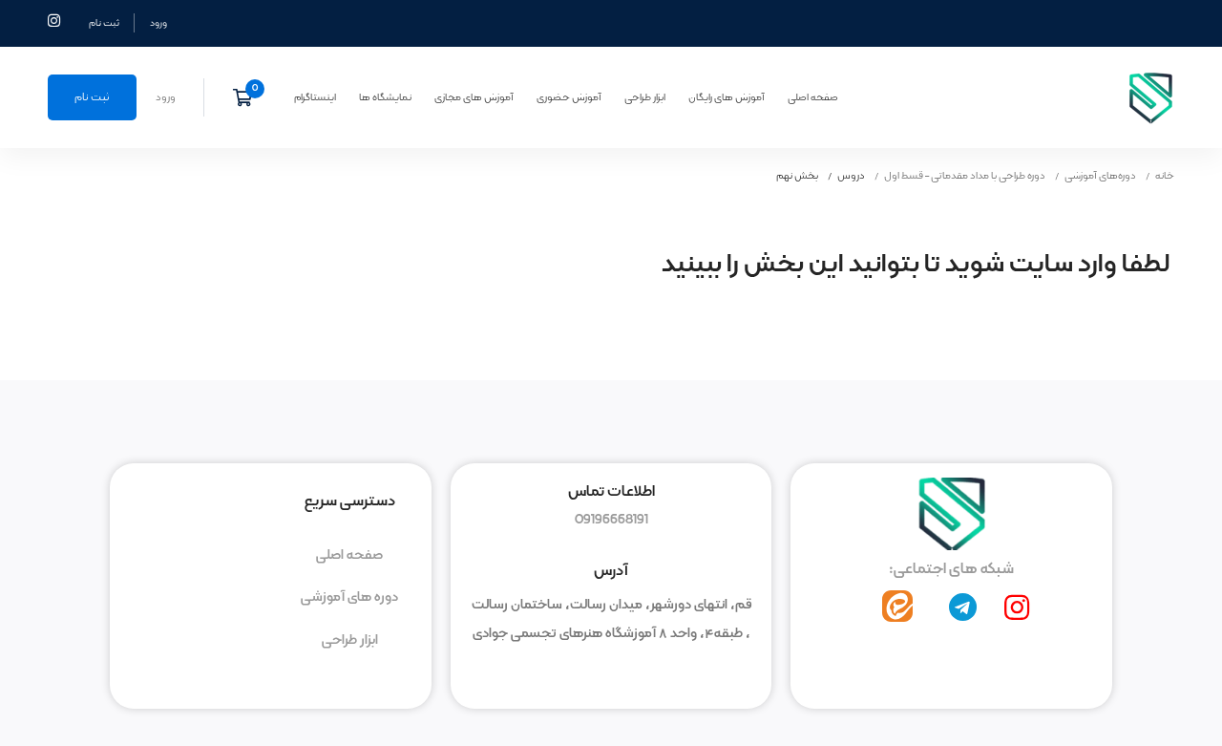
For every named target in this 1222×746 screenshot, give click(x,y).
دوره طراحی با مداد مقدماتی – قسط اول (964, 175)
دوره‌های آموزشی (1100, 175)
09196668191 (611, 519)
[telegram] (963, 607)
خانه (1164, 175)
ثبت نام (104, 23)
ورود (158, 23)
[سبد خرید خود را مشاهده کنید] (248, 97)
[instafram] (1017, 607)
